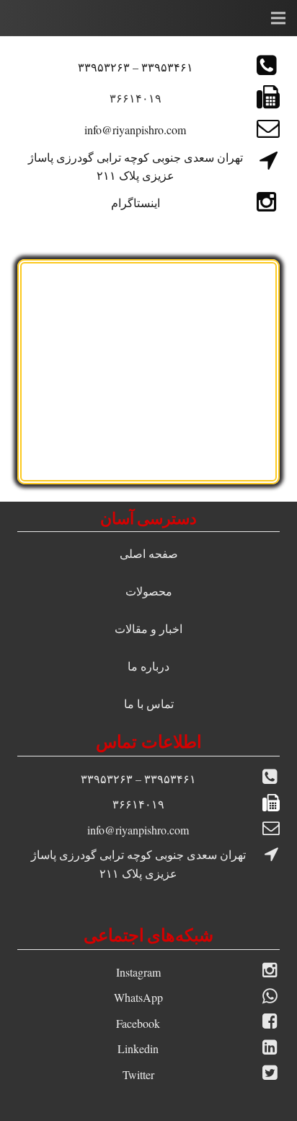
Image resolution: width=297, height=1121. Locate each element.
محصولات (148, 590)
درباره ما (148, 665)
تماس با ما (149, 703)
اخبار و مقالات (148, 628)
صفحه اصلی (149, 553)
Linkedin (138, 1048)
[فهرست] (278, 18)
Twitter (138, 1074)
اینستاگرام (135, 202)
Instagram (138, 972)
